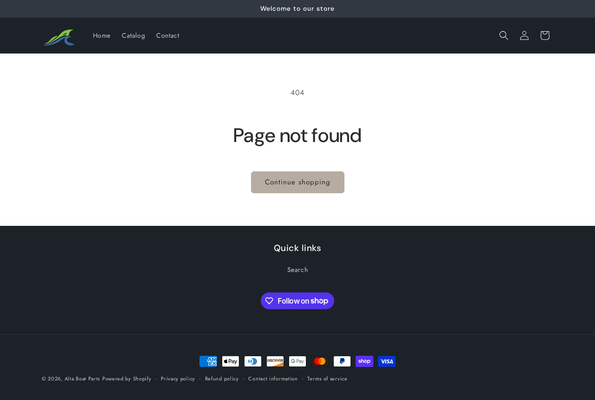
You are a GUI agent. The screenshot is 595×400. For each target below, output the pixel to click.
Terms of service (327, 378)
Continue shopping (298, 182)
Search (297, 269)
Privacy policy (178, 378)
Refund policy (222, 378)
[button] (504, 35)
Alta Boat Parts (82, 378)
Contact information (273, 378)
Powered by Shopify (127, 378)
